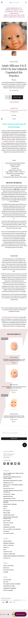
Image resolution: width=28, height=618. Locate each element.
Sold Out (6, 581)
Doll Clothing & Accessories (12, 529)
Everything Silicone (9, 498)
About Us (6, 547)
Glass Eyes (6, 525)
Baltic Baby (6, 520)
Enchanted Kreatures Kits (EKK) (12, 480)
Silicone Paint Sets (10, 141)
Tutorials (6, 531)
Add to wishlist (14, 102)
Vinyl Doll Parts (8, 522)
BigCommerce (23, 600)
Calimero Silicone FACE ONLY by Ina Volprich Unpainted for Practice (14, 360)
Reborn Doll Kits (8, 482)
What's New (6, 512)
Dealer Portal (7, 541)
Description (14, 108)
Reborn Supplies (8, 496)
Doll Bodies (6, 510)
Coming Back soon (8, 515)
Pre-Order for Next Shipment (11, 583)
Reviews (14, 115)
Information (14, 111)
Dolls (5, 508)
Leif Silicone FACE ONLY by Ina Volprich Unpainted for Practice (14, 387)
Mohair (5, 506)
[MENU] (2, 2)
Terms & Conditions (9, 553)
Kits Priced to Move (9, 494)
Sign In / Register (8, 545)
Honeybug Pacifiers (9, 527)
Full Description (14, 90)
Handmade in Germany (9, 588)
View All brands (8, 590)
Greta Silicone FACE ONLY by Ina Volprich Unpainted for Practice (14, 416)
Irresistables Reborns (10, 504)
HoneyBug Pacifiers (9, 586)
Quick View (14, 347)
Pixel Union (10, 600)
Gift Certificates (8, 533)
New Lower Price (14, 61)
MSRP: (12, 390)
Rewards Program (8, 543)
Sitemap (5, 572)
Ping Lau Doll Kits (8, 488)
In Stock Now (7, 579)
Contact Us (6, 558)
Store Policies (7, 551)
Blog (4, 549)
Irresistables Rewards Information (14, 556)
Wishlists (6, 567)
